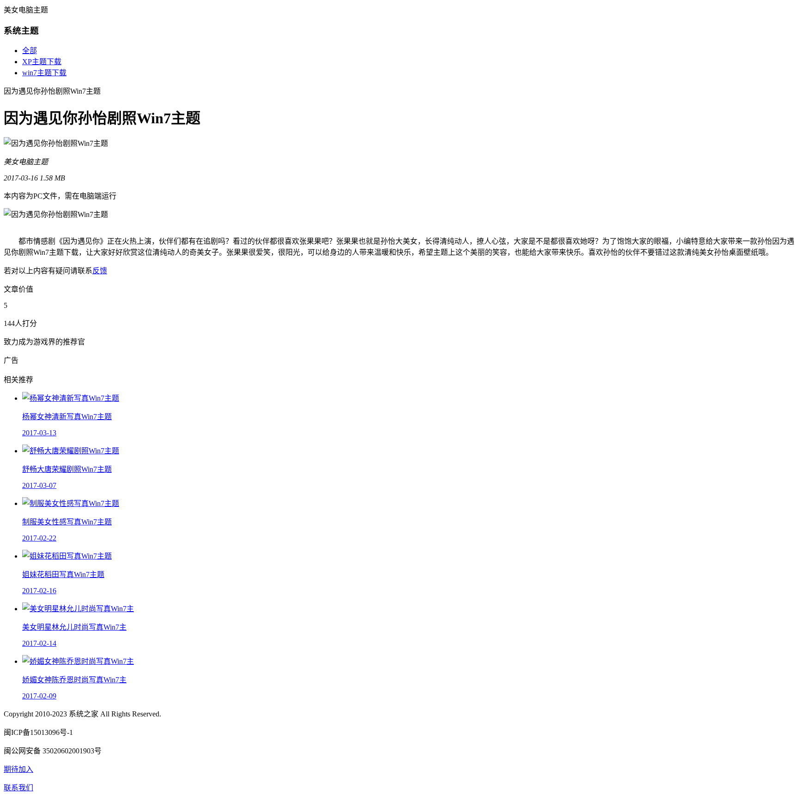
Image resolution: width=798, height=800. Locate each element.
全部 (29, 50)
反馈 (99, 271)
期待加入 (18, 769)
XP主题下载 (41, 62)
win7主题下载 (44, 73)
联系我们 (18, 788)
